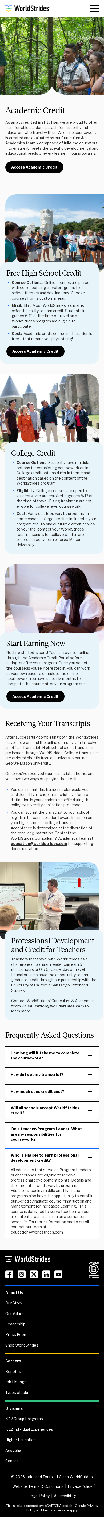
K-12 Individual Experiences (29, 1429)
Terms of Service (56, 1510)
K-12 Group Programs (24, 1418)
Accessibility (65, 1495)
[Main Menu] (94, 8)
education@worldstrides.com (39, 843)
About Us (14, 1292)
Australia (13, 1450)
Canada (12, 1461)
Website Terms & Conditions (37, 1486)
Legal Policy (39, 1495)
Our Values (15, 1313)
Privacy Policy (80, 1486)
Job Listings (15, 1382)
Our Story (13, 1303)
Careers (13, 1361)
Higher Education (20, 1439)
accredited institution (37, 122)
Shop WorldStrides (21, 1345)
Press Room (16, 1334)
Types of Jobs (17, 1392)
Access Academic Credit (34, 167)
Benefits (13, 1371)
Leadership (15, 1324)
